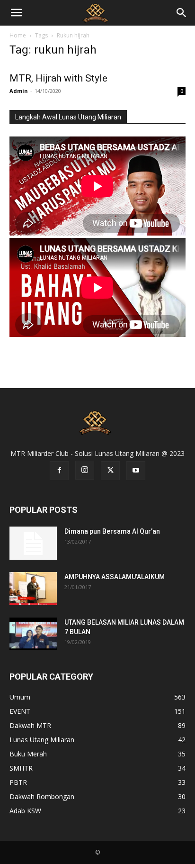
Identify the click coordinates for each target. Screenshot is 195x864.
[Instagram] (84, 470)
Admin (18, 90)
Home (17, 35)
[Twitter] (110, 470)
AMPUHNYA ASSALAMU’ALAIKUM (114, 577)
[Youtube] (135, 470)
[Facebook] (59, 470)
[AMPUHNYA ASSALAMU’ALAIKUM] (33, 588)
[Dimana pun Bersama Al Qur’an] (33, 543)
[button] (16, 13)
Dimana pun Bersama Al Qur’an (112, 531)
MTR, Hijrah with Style (58, 78)
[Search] (181, 13)
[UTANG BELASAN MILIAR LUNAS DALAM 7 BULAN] (33, 634)
